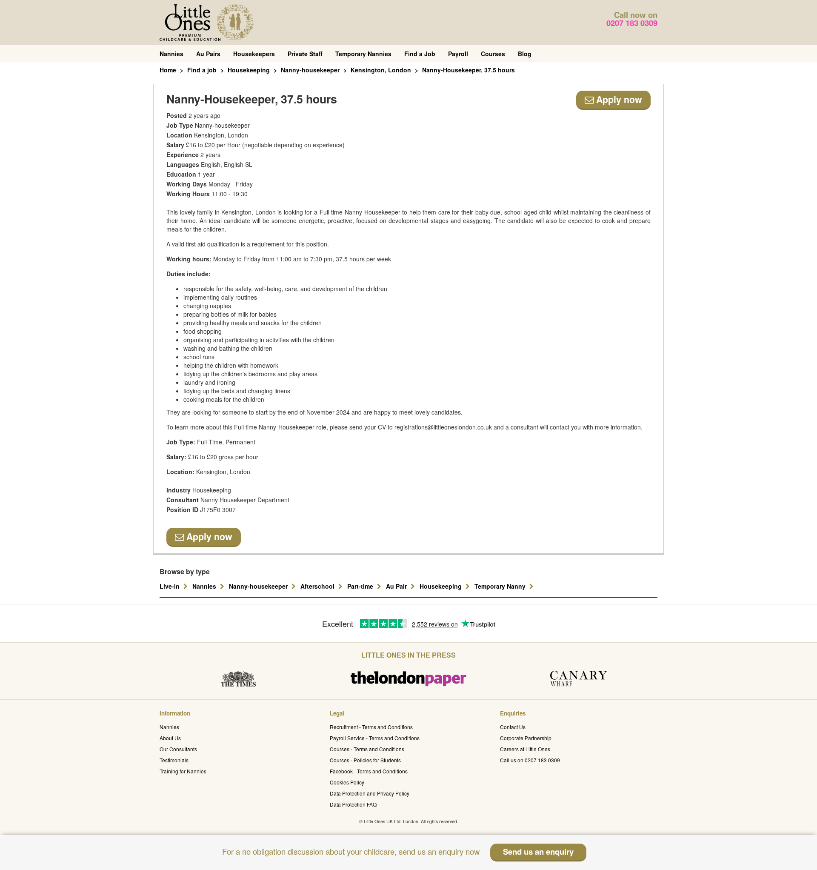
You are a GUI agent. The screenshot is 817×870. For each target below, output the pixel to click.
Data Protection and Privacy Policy (369, 793)
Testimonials (174, 760)
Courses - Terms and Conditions (367, 749)
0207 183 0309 (631, 23)
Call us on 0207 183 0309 (530, 760)
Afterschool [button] (318, 586)
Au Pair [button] (397, 586)
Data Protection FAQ (353, 804)
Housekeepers (254, 53)
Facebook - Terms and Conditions (369, 771)
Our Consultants (178, 749)
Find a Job (419, 53)
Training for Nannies (183, 771)
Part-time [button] (361, 586)
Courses (493, 53)
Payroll (458, 53)
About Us (170, 737)
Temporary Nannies (363, 53)
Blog (524, 53)
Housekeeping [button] (441, 586)
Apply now (618, 99)
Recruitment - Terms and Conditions (371, 726)
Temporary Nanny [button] (500, 586)
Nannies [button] (205, 586)
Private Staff (305, 53)
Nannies (171, 53)
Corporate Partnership (525, 737)
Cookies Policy (347, 782)
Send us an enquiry (538, 851)
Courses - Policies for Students (365, 760)
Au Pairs (208, 53)
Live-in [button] (170, 586)
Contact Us (513, 726)
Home (168, 70)
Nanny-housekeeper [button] (259, 586)
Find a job (202, 70)
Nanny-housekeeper (310, 70)
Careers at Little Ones (525, 749)
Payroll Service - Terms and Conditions (375, 737)
